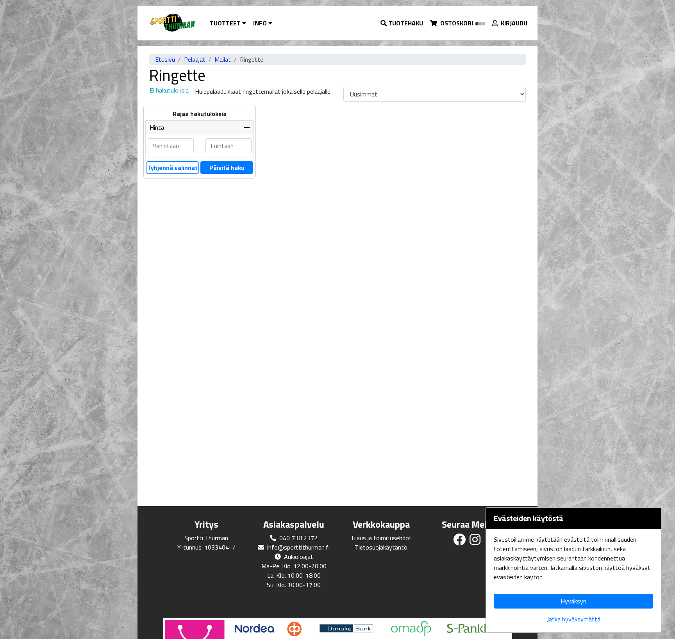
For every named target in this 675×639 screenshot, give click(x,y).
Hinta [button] (157, 127)
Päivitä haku (227, 167)
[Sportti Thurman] (172, 23)
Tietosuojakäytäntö (381, 547)
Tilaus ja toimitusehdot (381, 538)
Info (260, 23)
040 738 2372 (298, 538)
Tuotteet (226, 23)
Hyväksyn (573, 601)
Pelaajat (194, 59)
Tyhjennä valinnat (172, 167)
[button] (402, 23)
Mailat (222, 59)
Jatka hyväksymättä (573, 619)
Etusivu (165, 59)
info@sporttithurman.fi (298, 547)
